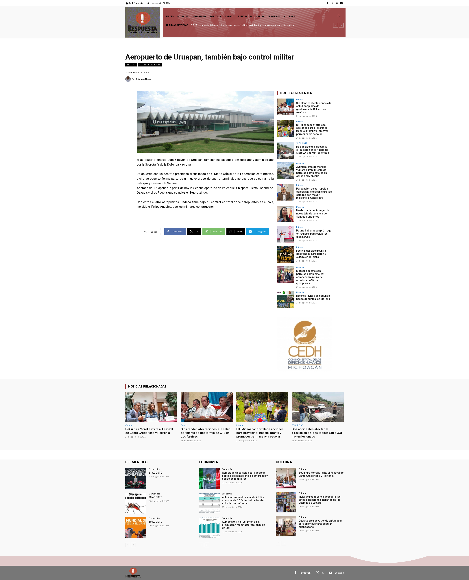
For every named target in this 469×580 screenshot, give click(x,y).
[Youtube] (341, 3)
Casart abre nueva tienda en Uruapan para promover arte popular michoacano (320, 523)
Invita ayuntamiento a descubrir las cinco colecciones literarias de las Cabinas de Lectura (320, 499)
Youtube (339, 572)
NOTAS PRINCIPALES (149, 64)
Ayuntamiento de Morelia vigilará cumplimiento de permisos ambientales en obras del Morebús (311, 171)
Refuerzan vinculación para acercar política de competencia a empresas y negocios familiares (245, 475)
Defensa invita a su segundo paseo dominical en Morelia (313, 297)
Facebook (305, 572)
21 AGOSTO (155, 472)
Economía (227, 469)
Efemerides (154, 469)
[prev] (335, 25)
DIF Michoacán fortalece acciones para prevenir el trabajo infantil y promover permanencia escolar (312, 129)
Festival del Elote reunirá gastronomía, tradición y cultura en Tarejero (311, 253)
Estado (131, 64)
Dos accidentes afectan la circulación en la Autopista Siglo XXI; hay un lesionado (233, 25)
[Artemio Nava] (128, 79)
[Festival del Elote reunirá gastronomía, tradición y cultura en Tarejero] (285, 254)
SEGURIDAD (302, 143)
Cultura (128, 425)
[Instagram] (332, 3)
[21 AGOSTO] (135, 478)
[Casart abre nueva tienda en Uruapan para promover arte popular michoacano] (286, 526)
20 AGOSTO (155, 497)
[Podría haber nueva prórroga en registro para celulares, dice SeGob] (285, 234)
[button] (339, 16)
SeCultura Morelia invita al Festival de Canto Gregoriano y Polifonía (149, 431)
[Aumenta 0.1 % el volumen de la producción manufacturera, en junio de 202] (209, 527)
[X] (337, 3)
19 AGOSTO (155, 521)
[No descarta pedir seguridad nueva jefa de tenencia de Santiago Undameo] (285, 214)
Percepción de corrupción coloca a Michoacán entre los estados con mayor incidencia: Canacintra (314, 193)
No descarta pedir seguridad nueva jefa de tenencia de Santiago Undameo (313, 213)
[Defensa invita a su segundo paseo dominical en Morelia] (285, 299)
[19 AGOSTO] (135, 527)
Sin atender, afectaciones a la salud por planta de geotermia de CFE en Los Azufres (313, 108)
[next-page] (133, 545)
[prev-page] (127, 545)
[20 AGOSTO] (135, 503)
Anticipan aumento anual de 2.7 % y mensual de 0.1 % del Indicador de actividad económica (243, 500)
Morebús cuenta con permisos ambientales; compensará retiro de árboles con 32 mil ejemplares (310, 277)
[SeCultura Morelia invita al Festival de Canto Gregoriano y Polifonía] (151, 407)
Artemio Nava (143, 79)
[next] (341, 25)
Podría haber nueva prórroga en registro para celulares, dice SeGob (313, 233)
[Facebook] (327, 3)
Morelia (300, 163)
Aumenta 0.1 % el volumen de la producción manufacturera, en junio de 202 (243, 524)
